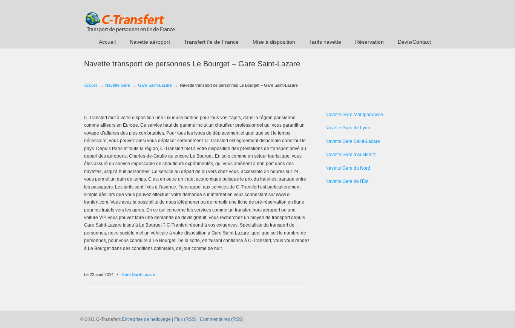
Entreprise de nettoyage (146, 319)
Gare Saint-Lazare (155, 85)
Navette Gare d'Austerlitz (350, 154)
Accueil (90, 85)
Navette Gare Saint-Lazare (352, 141)
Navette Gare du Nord (347, 168)
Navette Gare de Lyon (347, 127)
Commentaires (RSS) (222, 319)
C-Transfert (129, 17)
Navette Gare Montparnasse (354, 114)
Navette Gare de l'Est (346, 181)
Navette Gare (117, 85)
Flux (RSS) (185, 319)
